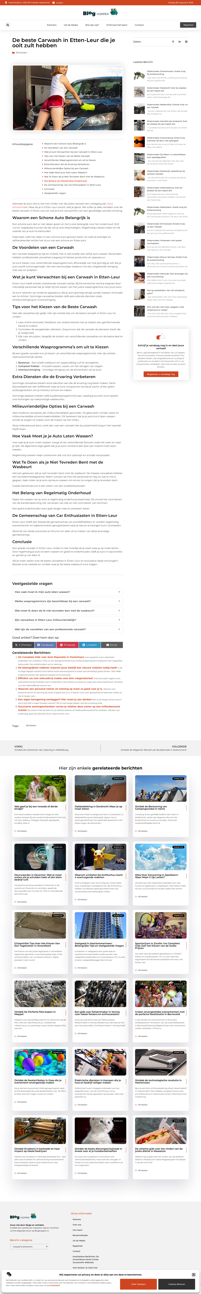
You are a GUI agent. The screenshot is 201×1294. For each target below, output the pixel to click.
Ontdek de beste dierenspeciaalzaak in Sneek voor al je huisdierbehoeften (98, 1150)
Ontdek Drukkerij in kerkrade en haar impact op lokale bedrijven (37, 1150)
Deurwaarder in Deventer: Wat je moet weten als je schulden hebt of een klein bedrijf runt (38, 877)
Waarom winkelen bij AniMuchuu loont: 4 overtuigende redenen (99, 876)
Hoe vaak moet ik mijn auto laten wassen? (68, 591)
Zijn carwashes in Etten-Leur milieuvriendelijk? (68, 619)
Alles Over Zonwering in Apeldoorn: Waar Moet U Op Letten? (156, 876)
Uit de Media (71, 25)
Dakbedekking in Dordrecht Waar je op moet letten (98, 807)
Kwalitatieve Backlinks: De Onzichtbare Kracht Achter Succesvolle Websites (86, 1259)
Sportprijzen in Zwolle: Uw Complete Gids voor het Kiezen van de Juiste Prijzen (157, 946)
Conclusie (49, 189)
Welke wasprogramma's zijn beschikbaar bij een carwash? (68, 601)
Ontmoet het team (116, 25)
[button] (193, 1274)
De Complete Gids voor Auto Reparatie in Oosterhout (51, 657)
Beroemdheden (80, 1235)
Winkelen (21, 52)
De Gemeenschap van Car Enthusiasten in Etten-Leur (72, 185)
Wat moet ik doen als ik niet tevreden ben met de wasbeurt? (68, 610)
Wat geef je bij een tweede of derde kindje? (36, 807)
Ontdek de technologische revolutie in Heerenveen (158, 1081)
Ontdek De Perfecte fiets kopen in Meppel (35, 1013)
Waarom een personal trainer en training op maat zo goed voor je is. (60, 688)
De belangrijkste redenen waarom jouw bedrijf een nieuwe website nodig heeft (67, 667)
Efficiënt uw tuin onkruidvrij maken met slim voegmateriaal (55, 678)
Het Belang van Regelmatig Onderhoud (65, 180)
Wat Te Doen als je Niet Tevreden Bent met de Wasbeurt (74, 176)
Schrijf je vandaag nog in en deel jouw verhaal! (161, 347)
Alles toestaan (138, 1284)
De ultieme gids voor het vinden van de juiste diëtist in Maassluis (159, 1150)
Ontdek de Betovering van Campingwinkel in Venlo (151, 807)
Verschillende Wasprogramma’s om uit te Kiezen (70, 160)
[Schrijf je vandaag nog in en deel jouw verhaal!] (161, 336)
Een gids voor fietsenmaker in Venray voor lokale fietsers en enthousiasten (97, 1013)
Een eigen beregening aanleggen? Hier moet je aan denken (55, 699)
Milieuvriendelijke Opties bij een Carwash (66, 168)
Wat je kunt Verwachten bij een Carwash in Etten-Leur (73, 152)
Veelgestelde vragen (55, 193)
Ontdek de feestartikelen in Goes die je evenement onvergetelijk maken (38, 1081)
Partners (52, 25)
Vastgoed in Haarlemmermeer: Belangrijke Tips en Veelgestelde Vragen (99, 944)
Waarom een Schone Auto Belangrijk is (65, 143)
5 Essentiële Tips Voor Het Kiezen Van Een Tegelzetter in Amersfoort (37, 944)
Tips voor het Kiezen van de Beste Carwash (67, 156)
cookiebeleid (53, 1285)
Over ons (77, 1224)
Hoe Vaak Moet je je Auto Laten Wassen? (65, 172)
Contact (139, 25)
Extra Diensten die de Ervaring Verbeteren (67, 164)
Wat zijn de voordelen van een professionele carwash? (68, 629)
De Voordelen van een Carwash (61, 147)
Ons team (77, 1230)
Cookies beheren (176, 1284)
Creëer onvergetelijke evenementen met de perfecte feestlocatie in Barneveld (160, 1013)
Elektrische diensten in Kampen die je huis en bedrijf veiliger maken (98, 1081)
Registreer (78, 1246)
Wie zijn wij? (92, 25)
